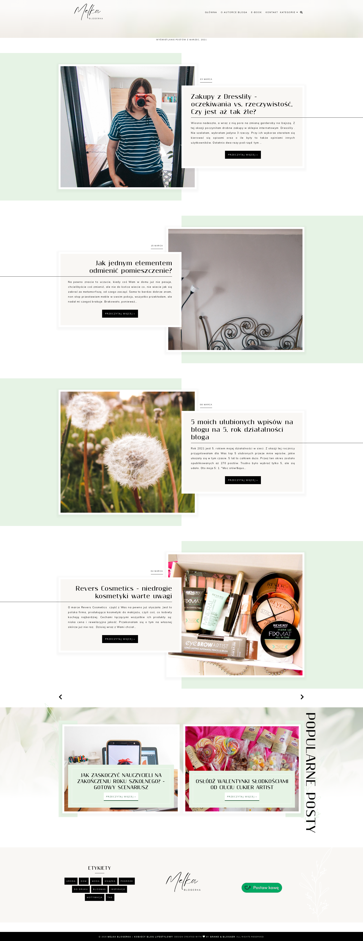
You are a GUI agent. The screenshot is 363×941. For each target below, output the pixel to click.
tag (110, 897)
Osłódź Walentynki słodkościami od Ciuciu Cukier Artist (242, 784)
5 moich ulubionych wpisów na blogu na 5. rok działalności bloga (242, 429)
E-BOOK (256, 12)
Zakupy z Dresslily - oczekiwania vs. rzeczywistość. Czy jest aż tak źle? (242, 104)
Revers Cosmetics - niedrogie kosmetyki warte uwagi (124, 592)
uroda (71, 881)
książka (110, 881)
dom (84, 881)
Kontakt (272, 12)
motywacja (94, 897)
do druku (81, 889)
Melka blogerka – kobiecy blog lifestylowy (140, 937)
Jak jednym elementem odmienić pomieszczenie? (130, 267)
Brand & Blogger (222, 937)
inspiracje (118, 889)
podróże (127, 881)
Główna (211, 12)
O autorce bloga (234, 12)
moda (96, 881)
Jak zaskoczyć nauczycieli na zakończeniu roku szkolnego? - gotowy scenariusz (121, 781)
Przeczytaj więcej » (243, 154)
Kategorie (288, 12)
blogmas (99, 889)
